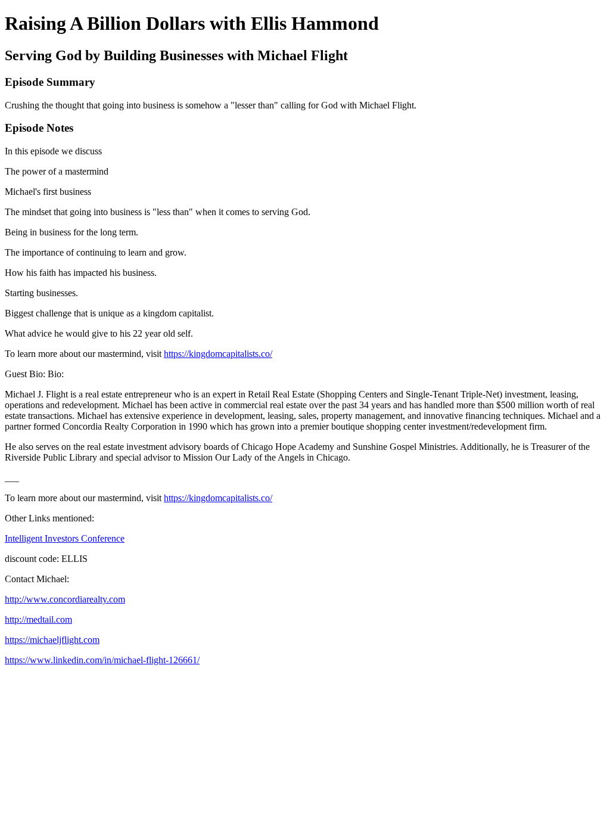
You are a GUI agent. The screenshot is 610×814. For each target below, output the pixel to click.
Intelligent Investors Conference (65, 538)
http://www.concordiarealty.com (65, 599)
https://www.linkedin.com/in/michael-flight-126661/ (102, 660)
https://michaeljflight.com (52, 640)
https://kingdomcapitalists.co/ (218, 354)
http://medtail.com (38, 619)
